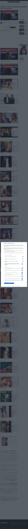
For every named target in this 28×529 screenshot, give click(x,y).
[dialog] (14, 264)
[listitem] (14, 266)
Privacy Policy (17, 285)
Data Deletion (10, 285)
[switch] (22, 256)
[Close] (25, 243)
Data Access (14, 285)
